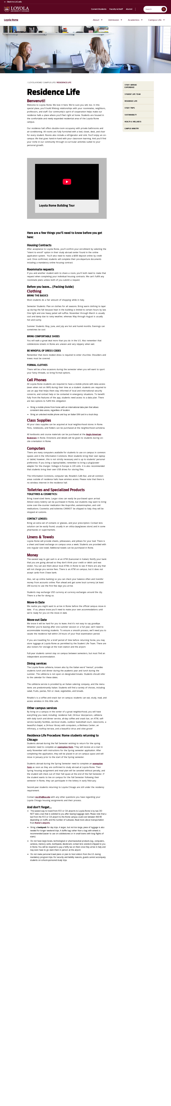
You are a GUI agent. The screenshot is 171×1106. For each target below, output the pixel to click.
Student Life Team (132, 94)
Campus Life (49, 82)
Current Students (98, 9)
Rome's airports (42, 822)
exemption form (65, 747)
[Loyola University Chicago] (16, 9)
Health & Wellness (133, 122)
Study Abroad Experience (131, 86)
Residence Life (64, 82)
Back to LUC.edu (14, 2)
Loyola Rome (11, 19)
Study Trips (130, 108)
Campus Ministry (132, 128)
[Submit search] (163, 9)
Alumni (129, 9)
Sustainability (131, 115)
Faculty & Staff (116, 9)
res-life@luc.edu (42, 797)
